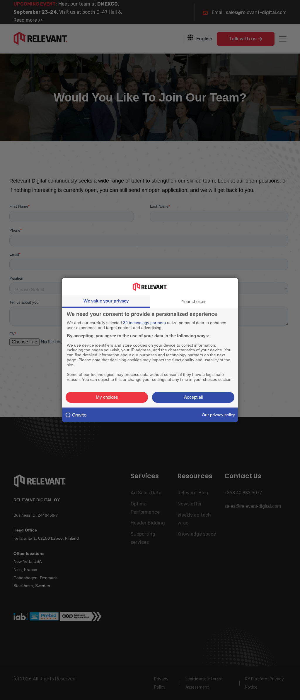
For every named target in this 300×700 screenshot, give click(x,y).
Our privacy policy (218, 414)
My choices (107, 397)
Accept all (193, 397)
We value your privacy (106, 300)
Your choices (194, 301)
